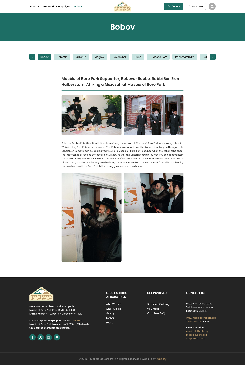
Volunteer (153, 309)
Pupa (138, 57)
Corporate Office (195, 338)
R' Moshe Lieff (158, 57)
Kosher (110, 318)
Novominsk (119, 57)
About (32, 6)
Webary (161, 359)
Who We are (113, 304)
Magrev (99, 57)
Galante (81, 57)
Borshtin (62, 57)
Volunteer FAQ (156, 313)
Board (109, 322)
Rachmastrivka (184, 57)
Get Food (48, 6)
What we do (113, 309)
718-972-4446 (194, 321)
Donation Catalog (158, 304)
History (110, 313)
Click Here (76, 320)
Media (76, 6)
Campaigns (63, 6)
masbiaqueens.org (196, 334)
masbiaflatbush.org (197, 331)
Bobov (44, 57)
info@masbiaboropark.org (201, 317)
